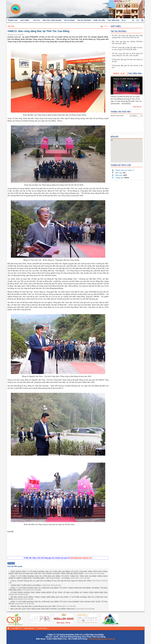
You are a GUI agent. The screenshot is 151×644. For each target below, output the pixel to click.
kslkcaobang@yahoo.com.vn (102, 639)
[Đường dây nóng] (133, 20)
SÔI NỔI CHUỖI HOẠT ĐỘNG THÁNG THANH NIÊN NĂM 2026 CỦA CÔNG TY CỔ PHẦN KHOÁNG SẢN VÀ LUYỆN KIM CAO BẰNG (58, 598)
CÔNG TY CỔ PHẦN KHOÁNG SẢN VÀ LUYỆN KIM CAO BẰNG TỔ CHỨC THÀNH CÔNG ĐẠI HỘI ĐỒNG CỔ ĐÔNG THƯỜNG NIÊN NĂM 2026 (58, 589)
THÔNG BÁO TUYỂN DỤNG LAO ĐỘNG (35, 585)
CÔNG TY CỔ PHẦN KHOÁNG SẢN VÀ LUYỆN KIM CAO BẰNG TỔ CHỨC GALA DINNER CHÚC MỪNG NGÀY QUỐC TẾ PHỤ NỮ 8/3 (58, 603)
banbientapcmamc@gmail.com (80, 558)
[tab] (119, 73)
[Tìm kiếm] (142, 20)
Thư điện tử (16, 628)
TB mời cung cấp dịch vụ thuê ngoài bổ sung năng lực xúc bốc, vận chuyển (127, 54)
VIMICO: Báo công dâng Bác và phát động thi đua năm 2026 (43, 606)
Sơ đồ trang (42, 628)
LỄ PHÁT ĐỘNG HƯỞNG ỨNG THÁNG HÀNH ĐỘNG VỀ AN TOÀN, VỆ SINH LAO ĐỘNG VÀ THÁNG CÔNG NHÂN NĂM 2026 (58, 593)
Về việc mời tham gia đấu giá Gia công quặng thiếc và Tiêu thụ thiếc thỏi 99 (127, 36)
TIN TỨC (11, 26)
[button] (126, 85)
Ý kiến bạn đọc (29, 628)
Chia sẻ (11, 563)
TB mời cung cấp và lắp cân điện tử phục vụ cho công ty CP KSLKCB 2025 (127, 48)
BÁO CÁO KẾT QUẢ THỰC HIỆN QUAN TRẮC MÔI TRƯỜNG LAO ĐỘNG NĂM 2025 (52, 609)
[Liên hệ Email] (137, 20)
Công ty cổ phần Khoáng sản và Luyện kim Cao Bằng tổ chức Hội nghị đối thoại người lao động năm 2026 (58, 582)
